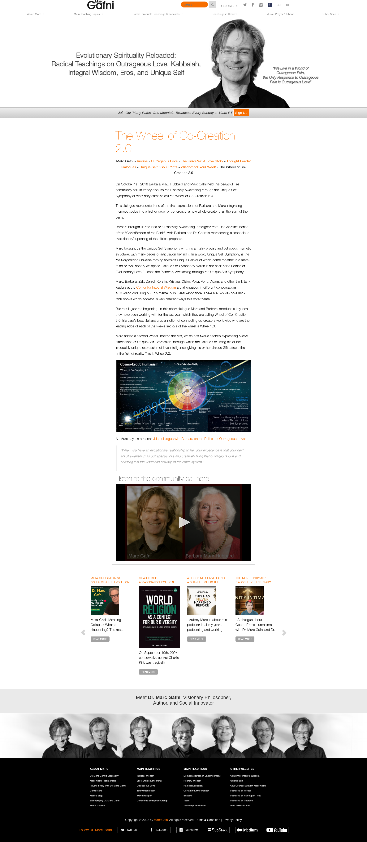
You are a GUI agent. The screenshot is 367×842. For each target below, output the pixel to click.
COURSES (229, 6)
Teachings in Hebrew (224, 14)
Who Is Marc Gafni (240, 805)
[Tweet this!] (245, 5)
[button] (183, 522)
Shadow (188, 795)
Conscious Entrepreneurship (152, 800)
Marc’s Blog (96, 795)
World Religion (144, 795)
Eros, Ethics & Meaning (149, 780)
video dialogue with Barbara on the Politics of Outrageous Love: (199, 439)
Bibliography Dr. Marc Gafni (104, 800)
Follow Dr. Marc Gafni (95, 830)
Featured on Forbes (240, 790)
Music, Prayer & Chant (280, 14)
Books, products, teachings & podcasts (156, 14)
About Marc (34, 14)
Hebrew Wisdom (192, 780)
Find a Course (97, 805)
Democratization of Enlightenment (202, 775)
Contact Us (96, 790)
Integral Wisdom (145, 775)
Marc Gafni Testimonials (103, 780)
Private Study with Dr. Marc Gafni (108, 785)
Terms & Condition (208, 820)
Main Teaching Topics (87, 14)
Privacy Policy (232, 820)
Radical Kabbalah (193, 785)
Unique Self (236, 780)
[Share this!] (253, 5)
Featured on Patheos (241, 800)
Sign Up (241, 113)
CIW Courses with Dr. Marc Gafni (248, 785)
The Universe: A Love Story (202, 161)
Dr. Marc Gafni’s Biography (104, 775)
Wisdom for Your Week (198, 167)
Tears (186, 800)
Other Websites (242, 768)
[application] (183, 522)
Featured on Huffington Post (245, 795)
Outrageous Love (164, 161)
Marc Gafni (161, 820)
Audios (142, 161)
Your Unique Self (146, 790)
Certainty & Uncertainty (196, 790)
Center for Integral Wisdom (156, 287)
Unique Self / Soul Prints (158, 167)
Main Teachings (148, 768)
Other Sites (329, 14)
